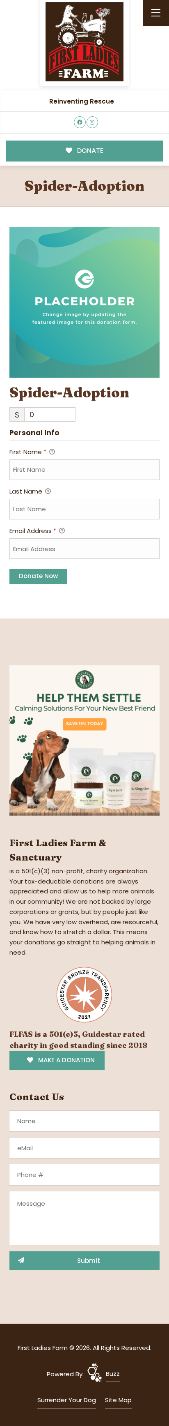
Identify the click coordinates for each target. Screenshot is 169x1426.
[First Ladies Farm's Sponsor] (84, 740)
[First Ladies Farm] (84, 41)
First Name (27, 452)
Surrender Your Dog (66, 1400)
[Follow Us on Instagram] (92, 122)
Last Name (26, 491)
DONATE (89, 150)
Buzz (113, 1373)
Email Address (32, 530)
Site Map (118, 1400)
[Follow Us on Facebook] (80, 122)
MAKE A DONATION (66, 1060)
